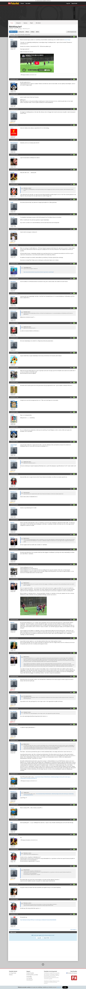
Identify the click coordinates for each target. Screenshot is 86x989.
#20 (71, 352)
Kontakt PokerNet (30, 973)
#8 (71, 169)
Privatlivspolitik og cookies (32, 974)
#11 (71, 214)
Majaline (12, 266)
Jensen (12, 567)
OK (65, 987)
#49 (71, 849)
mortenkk (12, 385)
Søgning (25, 23)
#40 (71, 692)
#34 (71, 564)
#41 (71, 708)
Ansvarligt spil (30, 979)
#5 (71, 125)
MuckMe (12, 172)
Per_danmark (13, 679)
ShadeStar (12, 296)
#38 (71, 653)
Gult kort (13, 122)
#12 (71, 229)
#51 (71, 884)
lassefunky (13, 641)
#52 (71, 899)
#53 (71, 914)
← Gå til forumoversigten (14, 929)
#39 (71, 676)
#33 (71, 549)
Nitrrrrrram (12, 82)
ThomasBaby (13, 232)
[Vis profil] (13, 43)
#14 (71, 263)
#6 (71, 139)
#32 (71, 534)
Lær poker (27, 3)
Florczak (12, 157)
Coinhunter (13, 355)
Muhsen (12, 537)
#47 (71, 819)
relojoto (12, 777)
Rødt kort (13, 689)
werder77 (12, 370)
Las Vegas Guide (12, 973)
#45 (71, 788)
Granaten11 (13, 695)
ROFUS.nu (49, 0)
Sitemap (10, 974)
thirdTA (12, 415)
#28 (71, 474)
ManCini (12, 522)
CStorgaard (13, 281)
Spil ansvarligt (39, 0)
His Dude (12, 400)
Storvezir (12, 477)
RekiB (11, 202)
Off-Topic (20, 28)
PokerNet (14, 3)
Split (11, 822)
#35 (71, 579)
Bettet (11, 39)
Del (38, 31)
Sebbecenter (13, 311)
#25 (71, 427)
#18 (71, 323)
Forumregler (29, 976)
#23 (71, 397)
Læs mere (59, 987)
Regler (31, 23)
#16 (71, 293)
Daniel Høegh (67, 39)
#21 (71, 367)
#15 (71, 278)
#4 (71, 109)
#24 (71, 412)
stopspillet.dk (44, 0)
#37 (71, 638)
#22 (71, 382)
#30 (71, 504)
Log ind (68, 3)
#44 (71, 774)
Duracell (12, 187)
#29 (71, 489)
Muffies (12, 97)
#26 (71, 441)
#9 (71, 184)
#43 (71, 740)
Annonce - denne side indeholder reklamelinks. (20, 34)
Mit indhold (38, 23)
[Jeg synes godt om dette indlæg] (74, 36)
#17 (71, 308)
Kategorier (18, 23)
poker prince (13, 887)
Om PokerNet (29, 978)
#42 (71, 724)
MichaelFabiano (14, 142)
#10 (71, 199)
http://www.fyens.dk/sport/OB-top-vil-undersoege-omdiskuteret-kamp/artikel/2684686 (38, 919)
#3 (71, 94)
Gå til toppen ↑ (73, 929)
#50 (71, 866)
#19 (71, 338)
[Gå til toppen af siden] (43, 965)
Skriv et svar (14, 31)
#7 (71, 154)
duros (11, 128)
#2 (71, 79)
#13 (71, 245)
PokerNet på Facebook (72, 973)
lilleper (12, 340)
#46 (71, 804)
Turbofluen (13, 507)
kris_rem (12, 217)
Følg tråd (21, 31)
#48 (71, 834)
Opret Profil (74, 3)
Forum (22, 3)
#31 (71, 519)
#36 (71, 619)
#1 (71, 36)
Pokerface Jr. (13, 112)
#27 (71, 458)
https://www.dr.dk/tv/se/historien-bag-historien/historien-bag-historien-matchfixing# (38, 272)
